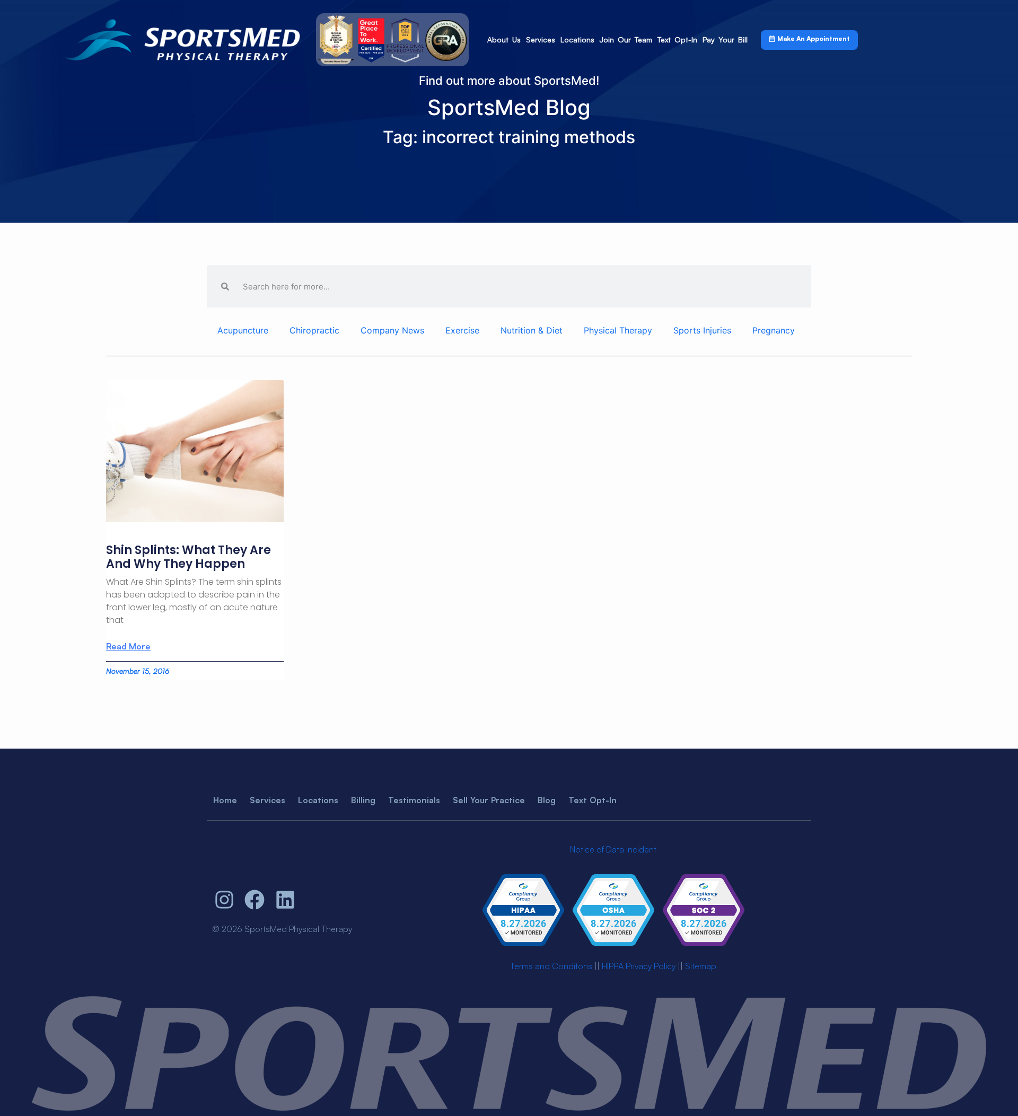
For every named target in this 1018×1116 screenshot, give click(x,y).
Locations (577, 39)
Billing (363, 800)
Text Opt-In (677, 39)
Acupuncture (242, 330)
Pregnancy (773, 330)
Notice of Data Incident (613, 849)
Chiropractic (314, 330)
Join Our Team (626, 39)
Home (225, 800)
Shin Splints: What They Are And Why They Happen (188, 557)
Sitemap (700, 966)
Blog (547, 800)
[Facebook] (255, 900)
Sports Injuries (702, 330)
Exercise (462, 330)
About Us (504, 39)
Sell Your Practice (489, 800)
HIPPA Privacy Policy (638, 966)
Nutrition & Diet (532, 330)
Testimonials (414, 800)
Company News (392, 330)
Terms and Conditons (551, 966)
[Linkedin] (285, 900)
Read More (128, 646)
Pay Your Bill (725, 39)
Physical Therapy (618, 330)
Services (540, 39)
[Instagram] (224, 900)
